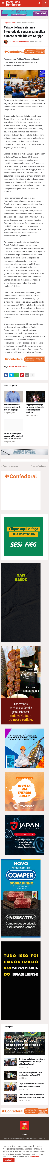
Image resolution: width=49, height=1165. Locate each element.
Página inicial (9, 23)
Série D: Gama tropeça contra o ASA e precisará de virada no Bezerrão (13, 436)
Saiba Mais (34, 1156)
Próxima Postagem (38, 466)
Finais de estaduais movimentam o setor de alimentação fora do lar (31, 1096)
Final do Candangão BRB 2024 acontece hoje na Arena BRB (30, 1073)
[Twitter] (11, 375)
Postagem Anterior (10, 466)
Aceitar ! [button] (8, 1160)
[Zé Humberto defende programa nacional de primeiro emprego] (13, 396)
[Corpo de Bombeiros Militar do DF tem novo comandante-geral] (10, 1086)
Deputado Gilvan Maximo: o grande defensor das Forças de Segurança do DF (23, 1045)
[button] (3, 3)
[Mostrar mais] (32, 375)
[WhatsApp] (16, 375)
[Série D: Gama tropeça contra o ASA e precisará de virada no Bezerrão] (13, 425)
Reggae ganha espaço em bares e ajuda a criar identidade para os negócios (35, 409)
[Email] (27, 375)
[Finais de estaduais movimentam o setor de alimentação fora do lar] (10, 1098)
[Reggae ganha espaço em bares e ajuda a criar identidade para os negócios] (35, 396)
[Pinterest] (22, 375)
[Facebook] (6, 375)
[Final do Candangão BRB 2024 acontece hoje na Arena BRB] (10, 1075)
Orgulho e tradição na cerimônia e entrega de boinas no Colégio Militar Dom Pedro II (32, 1061)
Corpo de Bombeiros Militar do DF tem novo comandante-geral (31, 1084)
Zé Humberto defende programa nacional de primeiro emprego (12, 407)
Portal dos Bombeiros (13, 3)
